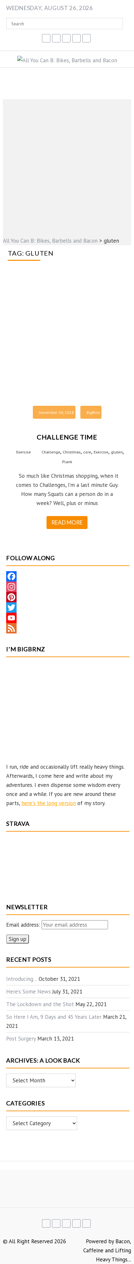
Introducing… (21, 978)
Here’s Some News (28, 991)
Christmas (72, 452)
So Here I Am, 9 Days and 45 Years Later (53, 1016)
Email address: (24, 924)
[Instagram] (67, 587)
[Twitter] (67, 607)
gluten (117, 452)
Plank (67, 461)
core (87, 452)
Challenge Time (67, 437)
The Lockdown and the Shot (40, 1004)
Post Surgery (21, 1038)
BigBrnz (93, 412)
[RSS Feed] (67, 628)
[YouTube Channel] (67, 618)
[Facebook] (67, 576)
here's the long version (48, 803)
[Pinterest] (67, 597)
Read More (67, 522)
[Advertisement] (67, 166)
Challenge (51, 452)
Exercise (23, 452)
